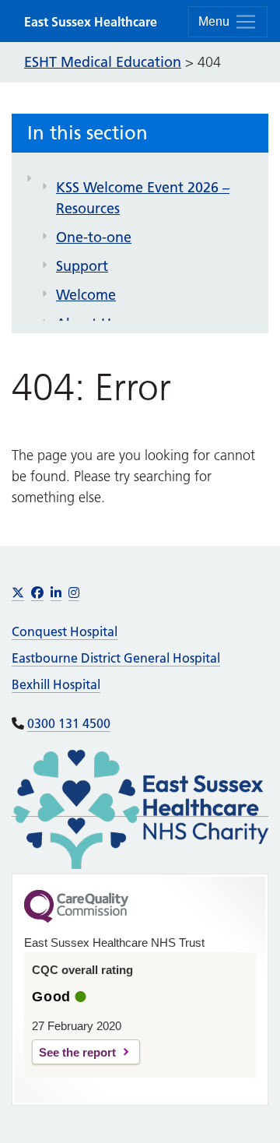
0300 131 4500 (68, 723)
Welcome (86, 295)
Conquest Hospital (64, 631)
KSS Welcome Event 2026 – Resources (142, 197)
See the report (77, 1052)
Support (82, 266)
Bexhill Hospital (56, 684)
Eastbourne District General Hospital (116, 658)
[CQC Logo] (76, 919)
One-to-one (93, 237)
